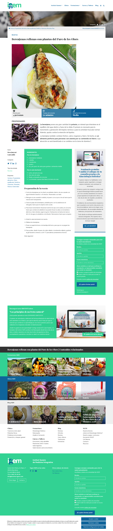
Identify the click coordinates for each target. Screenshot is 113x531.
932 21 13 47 (16, 472)
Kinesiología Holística (39, 431)
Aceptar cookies (93, 519)
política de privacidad (92, 279)
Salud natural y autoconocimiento (43, 448)
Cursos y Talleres (87, 6)
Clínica (66, 6)
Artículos (60, 433)
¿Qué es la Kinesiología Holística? (93, 433)
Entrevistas (61, 441)
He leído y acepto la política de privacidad (90, 272)
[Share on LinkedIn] (102, 25)
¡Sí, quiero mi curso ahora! (93, 334)
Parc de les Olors (57, 471)
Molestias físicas (12, 433)
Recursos (85, 444)
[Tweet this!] (97, 25)
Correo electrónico (82, 259)
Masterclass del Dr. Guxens (40, 443)
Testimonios (61, 439)
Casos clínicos (62, 437)
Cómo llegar (12, 480)
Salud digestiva (37, 446)
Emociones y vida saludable (41, 441)
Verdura (12, 29)
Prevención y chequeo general (16, 437)
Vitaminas (43, 29)
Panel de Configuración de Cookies (93, 527)
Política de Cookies (31, 525)
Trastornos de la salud (14, 431)
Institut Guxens (56, 6)
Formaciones (75, 6)
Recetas (15, 35)
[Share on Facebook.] (99, 25)
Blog (96, 6)
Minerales (49, 29)
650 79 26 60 (16, 474)
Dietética (38, 29)
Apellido (79, 253)
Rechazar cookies (93, 523)
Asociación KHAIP (88, 437)
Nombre (79, 247)
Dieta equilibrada (31, 29)
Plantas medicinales (13, 187)
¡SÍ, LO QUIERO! (90, 226)
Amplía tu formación (39, 435)
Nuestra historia (87, 431)
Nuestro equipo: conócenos (91, 435)
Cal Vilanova (86, 439)
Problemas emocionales (15, 435)
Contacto (86, 441)
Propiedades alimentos (21, 29)
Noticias (60, 431)
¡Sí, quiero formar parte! (87, 284)
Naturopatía (36, 433)
